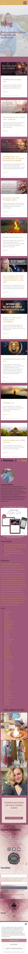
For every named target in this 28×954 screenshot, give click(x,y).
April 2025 (7, 635)
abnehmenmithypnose (14, 564)
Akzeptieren (14, 940)
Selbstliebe (10, 600)
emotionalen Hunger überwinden (16, 576)
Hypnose (3, 594)
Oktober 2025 (7, 626)
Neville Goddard (5, 598)
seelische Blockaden (22, 598)
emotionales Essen (10, 580)
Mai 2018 (6, 702)
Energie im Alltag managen (7, 587)
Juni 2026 (6, 616)
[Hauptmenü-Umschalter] (25, 2)
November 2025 (8, 624)
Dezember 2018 (8, 695)
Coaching (20, 569)
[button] (26, 924)
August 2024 (7, 644)
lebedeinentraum (11, 594)
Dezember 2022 (8, 665)
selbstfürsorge (4, 600)
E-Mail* (3, 880)
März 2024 (7, 652)
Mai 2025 (6, 633)
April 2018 (7, 704)
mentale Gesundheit (13, 596)
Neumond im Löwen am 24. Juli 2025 (14, 360)
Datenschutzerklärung (15, 951)
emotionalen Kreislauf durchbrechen (10, 578)
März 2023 (7, 661)
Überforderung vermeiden (11, 605)
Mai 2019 (6, 689)
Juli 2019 (6, 687)
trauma (22, 602)
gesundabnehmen (11, 591)
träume (3, 605)
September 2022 (8, 667)
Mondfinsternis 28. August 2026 (12, 80)
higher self (20, 591)
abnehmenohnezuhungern (9, 566)
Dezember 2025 (8, 622)
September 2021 (8, 669)
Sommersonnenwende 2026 (12, 237)
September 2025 (8, 629)
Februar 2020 (7, 685)
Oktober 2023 (7, 659)
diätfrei (12, 573)
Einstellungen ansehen (14, 948)
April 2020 (7, 680)
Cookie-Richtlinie (6, 951)
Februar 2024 (7, 654)
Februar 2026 (7, 620)
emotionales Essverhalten (11, 582)
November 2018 (8, 697)
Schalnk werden (13, 598)
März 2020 (7, 682)
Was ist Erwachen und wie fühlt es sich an (14, 441)
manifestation (20, 594)
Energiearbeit (15, 584)
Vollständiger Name (6, 872)
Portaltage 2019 (8, 403)
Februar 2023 (7, 663)
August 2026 (7, 611)
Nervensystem (21, 596)
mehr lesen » (6, 91)
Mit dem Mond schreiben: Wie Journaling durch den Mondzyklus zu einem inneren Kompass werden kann (15, 547)
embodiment (17, 573)
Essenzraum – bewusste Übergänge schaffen (11, 199)
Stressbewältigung (5, 602)
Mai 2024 (6, 648)
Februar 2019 (7, 691)
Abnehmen (4, 564)
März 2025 (7, 637)
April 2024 (7, 650)
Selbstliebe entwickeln (19, 600)
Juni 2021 (6, 674)
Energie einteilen (23, 584)
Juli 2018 (6, 700)
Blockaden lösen (13, 569)
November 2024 (8, 639)
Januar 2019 (7, 693)
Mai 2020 (6, 678)
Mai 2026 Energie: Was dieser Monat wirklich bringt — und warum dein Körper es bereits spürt (13, 279)
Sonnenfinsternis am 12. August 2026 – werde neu (14, 118)
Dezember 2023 (8, 657)
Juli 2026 (6, 614)
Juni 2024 (6, 646)
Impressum (22, 951)
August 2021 (7, 672)
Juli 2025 (6, 631)
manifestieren (4, 596)
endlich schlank (7, 584)
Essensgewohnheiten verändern (8, 589)
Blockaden (6, 569)
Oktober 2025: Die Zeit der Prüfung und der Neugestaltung (12, 320)
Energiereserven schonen (20, 587)
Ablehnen (14, 944)
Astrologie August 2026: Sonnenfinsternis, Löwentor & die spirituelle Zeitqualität (13, 158)
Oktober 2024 (7, 641)
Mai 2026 (6, 618)
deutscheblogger (5, 573)
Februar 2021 (7, 676)
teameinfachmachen (15, 602)
